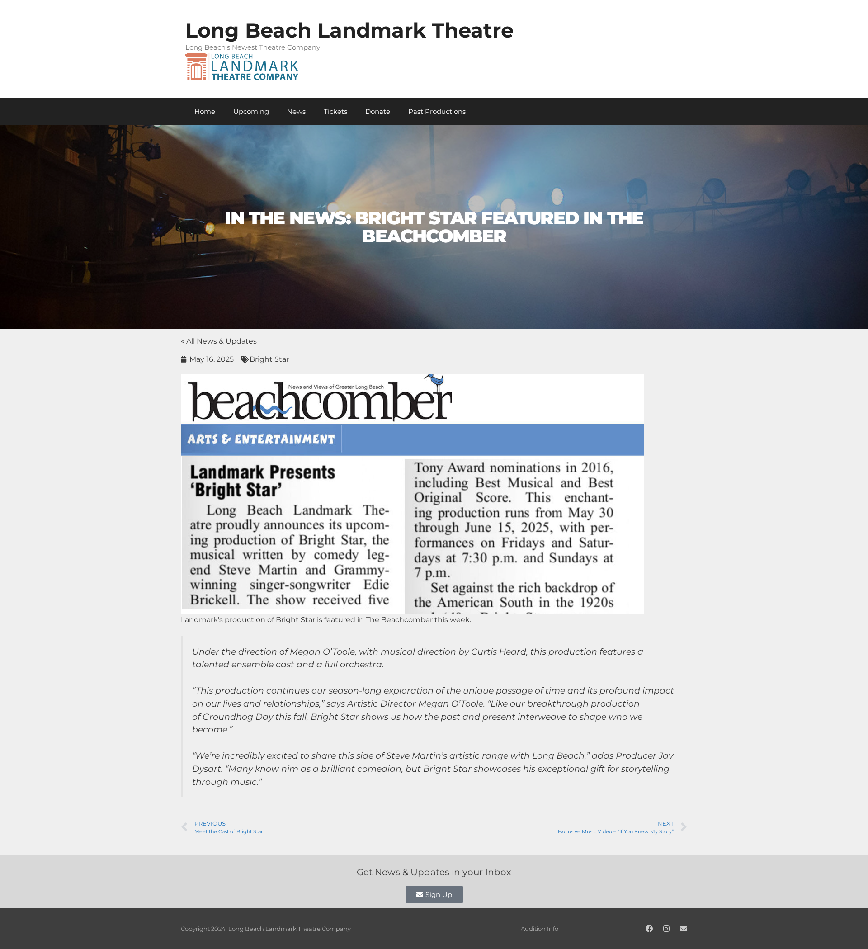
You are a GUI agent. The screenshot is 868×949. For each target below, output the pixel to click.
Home (204, 111)
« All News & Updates (219, 341)
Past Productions (437, 111)
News (296, 111)
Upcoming (251, 111)
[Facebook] (649, 928)
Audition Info (539, 928)
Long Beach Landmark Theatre (349, 30)
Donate (377, 111)
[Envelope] (683, 928)
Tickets (335, 111)
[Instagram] (666, 928)
